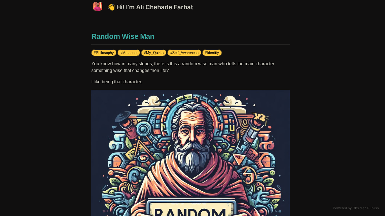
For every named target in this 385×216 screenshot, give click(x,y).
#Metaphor (129, 53)
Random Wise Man (122, 36)
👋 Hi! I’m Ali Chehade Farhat (150, 7)
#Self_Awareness (184, 53)
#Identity (212, 53)
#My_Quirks (154, 53)
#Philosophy (104, 53)
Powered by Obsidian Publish (356, 208)
